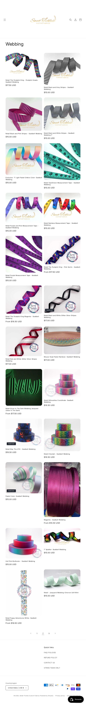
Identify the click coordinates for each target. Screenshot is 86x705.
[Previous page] (30, 633)
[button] (4, 19)
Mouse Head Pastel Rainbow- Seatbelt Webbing (62, 357)
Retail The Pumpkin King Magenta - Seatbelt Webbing (22, 317)
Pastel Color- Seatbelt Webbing (17, 496)
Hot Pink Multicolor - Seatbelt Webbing (20, 561)
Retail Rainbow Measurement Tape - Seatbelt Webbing (61, 224)
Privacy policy (60, 695)
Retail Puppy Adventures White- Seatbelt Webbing (21, 619)
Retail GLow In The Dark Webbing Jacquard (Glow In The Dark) (22, 409)
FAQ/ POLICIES (50, 652)
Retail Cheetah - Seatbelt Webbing (57, 454)
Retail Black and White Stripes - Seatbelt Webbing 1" (59, 134)
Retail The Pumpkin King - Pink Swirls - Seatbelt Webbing (62, 268)
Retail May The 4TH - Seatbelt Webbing (20, 449)
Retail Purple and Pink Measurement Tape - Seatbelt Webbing (22, 227)
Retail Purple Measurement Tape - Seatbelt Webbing (22, 276)
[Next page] (55, 633)
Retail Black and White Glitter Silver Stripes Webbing (60, 316)
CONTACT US (49, 663)
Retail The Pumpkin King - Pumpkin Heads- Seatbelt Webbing (22, 81)
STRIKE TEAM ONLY (52, 668)
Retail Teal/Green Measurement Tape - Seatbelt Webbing (62, 184)
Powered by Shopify (46, 695)
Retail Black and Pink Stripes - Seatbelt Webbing (24, 133)
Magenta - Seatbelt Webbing (55, 520)
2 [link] (43, 633)
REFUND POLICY (50, 658)
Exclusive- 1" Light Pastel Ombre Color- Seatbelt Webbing (24, 178)
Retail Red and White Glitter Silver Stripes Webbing (21, 360)
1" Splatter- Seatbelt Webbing (55, 549)
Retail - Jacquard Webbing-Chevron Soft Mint (61, 592)
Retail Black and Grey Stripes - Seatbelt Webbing (59, 88)
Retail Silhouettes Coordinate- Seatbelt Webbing (58, 401)
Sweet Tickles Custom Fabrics (30, 695)
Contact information (73, 695)
